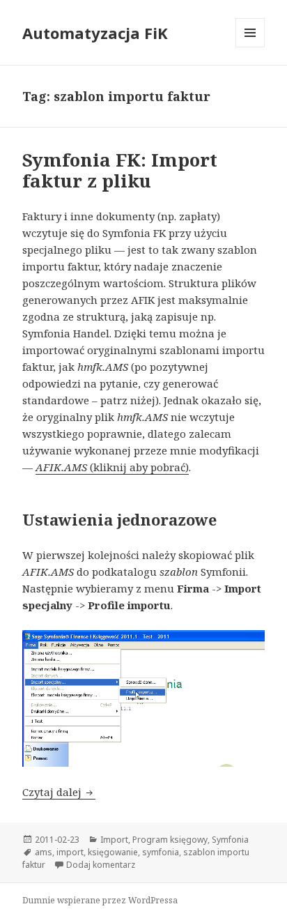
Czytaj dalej (58, 792)
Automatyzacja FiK (95, 32)
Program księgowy (170, 840)
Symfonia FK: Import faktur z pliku (119, 170)
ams (43, 852)
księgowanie (113, 852)
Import (114, 840)
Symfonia (230, 840)
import (70, 852)
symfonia (160, 852)
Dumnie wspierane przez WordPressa (100, 900)
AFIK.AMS (61, 467)
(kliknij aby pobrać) (138, 467)
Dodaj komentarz (100, 865)
